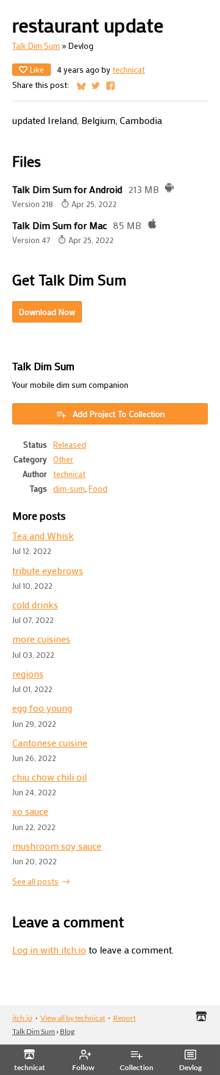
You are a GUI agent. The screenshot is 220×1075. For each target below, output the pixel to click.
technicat (128, 69)
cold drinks (35, 604)
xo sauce (30, 810)
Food (98, 488)
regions (27, 673)
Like (37, 69)
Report (124, 1017)
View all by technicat (72, 1017)
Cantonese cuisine (49, 742)
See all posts (35, 881)
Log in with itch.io (49, 949)
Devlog (190, 1067)
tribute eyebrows (47, 570)
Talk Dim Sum (36, 45)
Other (63, 459)
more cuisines (41, 638)
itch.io (22, 1017)
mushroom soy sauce (56, 845)
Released (69, 444)
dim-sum (69, 488)
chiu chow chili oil (49, 776)
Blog (67, 1031)
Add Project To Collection (119, 414)
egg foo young (42, 707)
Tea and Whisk (43, 535)
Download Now (47, 312)
